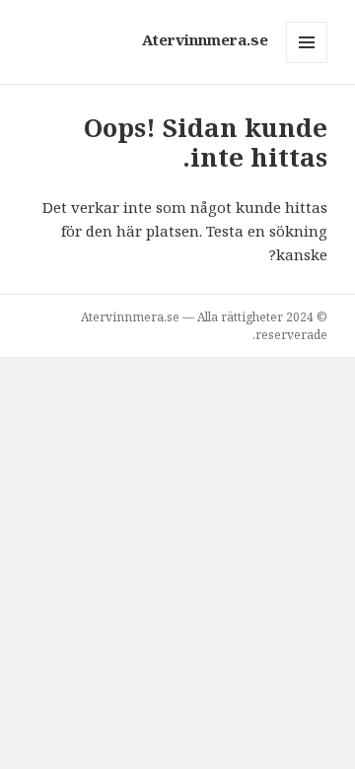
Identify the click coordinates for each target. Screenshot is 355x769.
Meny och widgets (306, 62)
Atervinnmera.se (205, 39)
